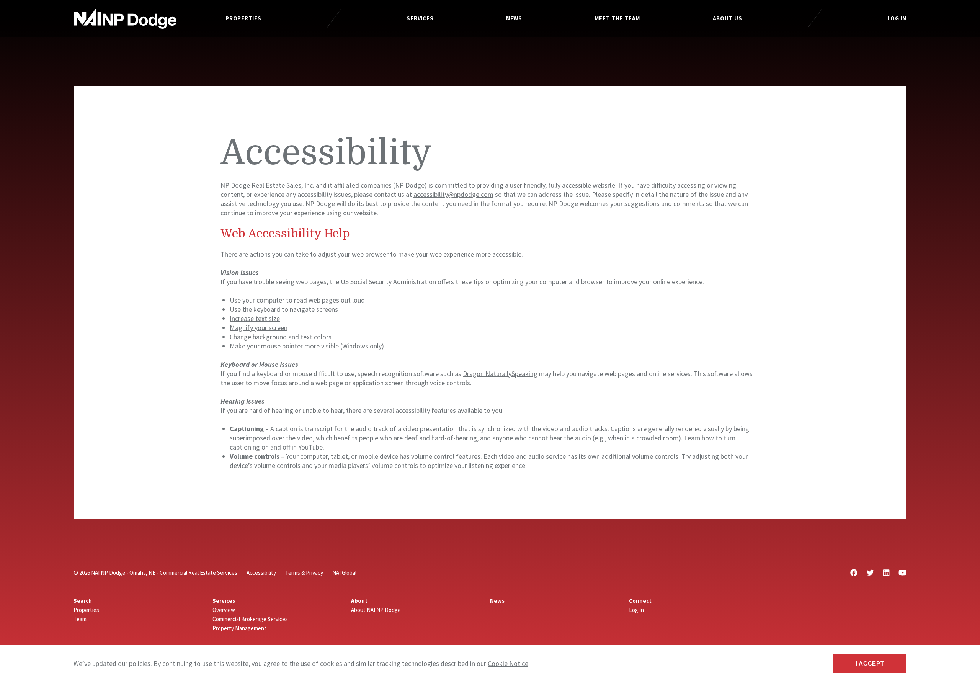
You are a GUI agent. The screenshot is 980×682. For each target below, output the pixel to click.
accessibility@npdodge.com (453, 194)
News (514, 18)
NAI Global (344, 572)
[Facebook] (854, 572)
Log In (897, 18)
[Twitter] (870, 572)
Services (420, 18)
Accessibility (261, 572)
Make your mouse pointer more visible (284, 346)
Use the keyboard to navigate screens (284, 309)
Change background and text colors (281, 336)
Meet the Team (617, 18)
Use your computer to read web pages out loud (297, 300)
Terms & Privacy (304, 572)
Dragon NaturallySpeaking (500, 373)
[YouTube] (902, 572)
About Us (727, 18)
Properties (243, 18)
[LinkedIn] (886, 572)
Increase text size (255, 318)
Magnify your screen (258, 327)
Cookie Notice (508, 663)
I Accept (870, 663)
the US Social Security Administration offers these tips (407, 281)
